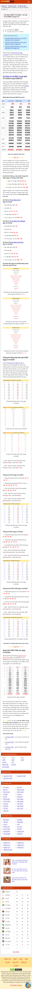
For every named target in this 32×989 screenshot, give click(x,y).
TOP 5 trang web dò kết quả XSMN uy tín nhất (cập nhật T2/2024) (19, 862)
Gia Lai (5, 824)
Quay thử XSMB (7, 776)
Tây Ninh (5, 806)
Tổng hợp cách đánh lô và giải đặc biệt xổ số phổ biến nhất (19, 879)
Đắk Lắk (5, 822)
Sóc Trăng (20, 803)
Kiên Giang (20, 801)
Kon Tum (19, 826)
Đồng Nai (20, 796)
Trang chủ (7, 959)
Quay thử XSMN (7, 778)
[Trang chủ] (7, 1)
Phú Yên (13, 764)
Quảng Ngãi (6, 833)
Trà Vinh (5, 808)
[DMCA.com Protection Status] (16, 969)
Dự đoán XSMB (9, 737)
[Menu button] (28, 1)
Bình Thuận (20, 792)
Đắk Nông (20, 822)
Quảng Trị (20, 833)
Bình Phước (6, 792)
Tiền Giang (20, 806)
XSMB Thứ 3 (20, 842)
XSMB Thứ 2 (6, 842)
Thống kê (24, 962)
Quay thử (15, 962)
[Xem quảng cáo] (28, 985)
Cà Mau (4, 762)
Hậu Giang (20, 799)
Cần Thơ (19, 794)
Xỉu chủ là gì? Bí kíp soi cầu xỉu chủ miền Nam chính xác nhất (20, 870)
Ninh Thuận (6, 829)
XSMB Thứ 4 (6, 845)
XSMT (13, 760)
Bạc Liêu (19, 787)
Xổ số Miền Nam (6, 783)
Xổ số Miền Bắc (6, 839)
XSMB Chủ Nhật (7, 850)
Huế (12, 762)
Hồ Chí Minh (5, 767)
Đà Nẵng (19, 819)
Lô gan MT (16, 646)
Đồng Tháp (5, 764)
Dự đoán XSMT (9, 747)
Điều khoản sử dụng (16, 985)
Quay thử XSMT (21, 776)
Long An (5, 803)
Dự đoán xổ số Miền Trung (13, 76)
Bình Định (6, 819)
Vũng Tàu (6, 810)
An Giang (6, 787)
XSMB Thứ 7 (20, 847)
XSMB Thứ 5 (20, 845)
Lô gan (16, 965)
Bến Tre (5, 789)
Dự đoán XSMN (9, 742)
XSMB (22, 760)
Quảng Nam (20, 831)
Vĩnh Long (20, 808)
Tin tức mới (5, 855)
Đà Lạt (5, 796)
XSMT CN (16, 157)
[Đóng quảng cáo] (30, 983)
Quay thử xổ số (6, 772)
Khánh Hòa (6, 826)
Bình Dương (20, 789)
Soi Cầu (7, 962)
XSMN (3, 760)
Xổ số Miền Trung (7, 816)
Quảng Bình (6, 831)
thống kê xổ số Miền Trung (14, 363)
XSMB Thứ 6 (6, 847)
